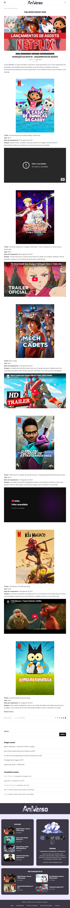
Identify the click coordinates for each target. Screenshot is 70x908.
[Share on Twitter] (59, 718)
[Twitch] (52, 843)
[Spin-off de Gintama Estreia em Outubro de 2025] (42, 878)
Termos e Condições (32, 905)
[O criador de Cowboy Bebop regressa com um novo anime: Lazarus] (9, 857)
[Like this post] (55, 718)
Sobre (12, 905)
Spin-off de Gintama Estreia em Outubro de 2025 (19, 751)
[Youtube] (57, 838)
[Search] (65, 2)
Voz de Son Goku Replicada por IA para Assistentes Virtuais (23, 756)
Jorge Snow (38, 59)
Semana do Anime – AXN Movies (14, 764)
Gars (5, 790)
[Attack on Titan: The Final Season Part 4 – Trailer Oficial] (9, 839)
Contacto (57, 905)
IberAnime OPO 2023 (18, 781)
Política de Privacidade (46, 905)
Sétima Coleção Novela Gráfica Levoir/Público (21, 790)
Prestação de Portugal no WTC (14, 760)
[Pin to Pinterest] (61, 718)
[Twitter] (52, 838)
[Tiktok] (62, 838)
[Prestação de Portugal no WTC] (42, 888)
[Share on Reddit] (63, 718)
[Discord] (42, 838)
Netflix (11, 712)
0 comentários (21, 718)
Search (6, 731)
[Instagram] (47, 838)
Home (5, 8)
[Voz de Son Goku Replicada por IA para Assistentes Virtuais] (10, 888)
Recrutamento (20, 905)
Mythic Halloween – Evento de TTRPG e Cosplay (19, 746)
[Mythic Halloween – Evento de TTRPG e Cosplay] (9, 830)
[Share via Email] (65, 718)
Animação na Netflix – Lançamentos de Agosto (35, 57)
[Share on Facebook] (57, 718)
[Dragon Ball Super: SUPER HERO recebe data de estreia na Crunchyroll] (9, 848)
